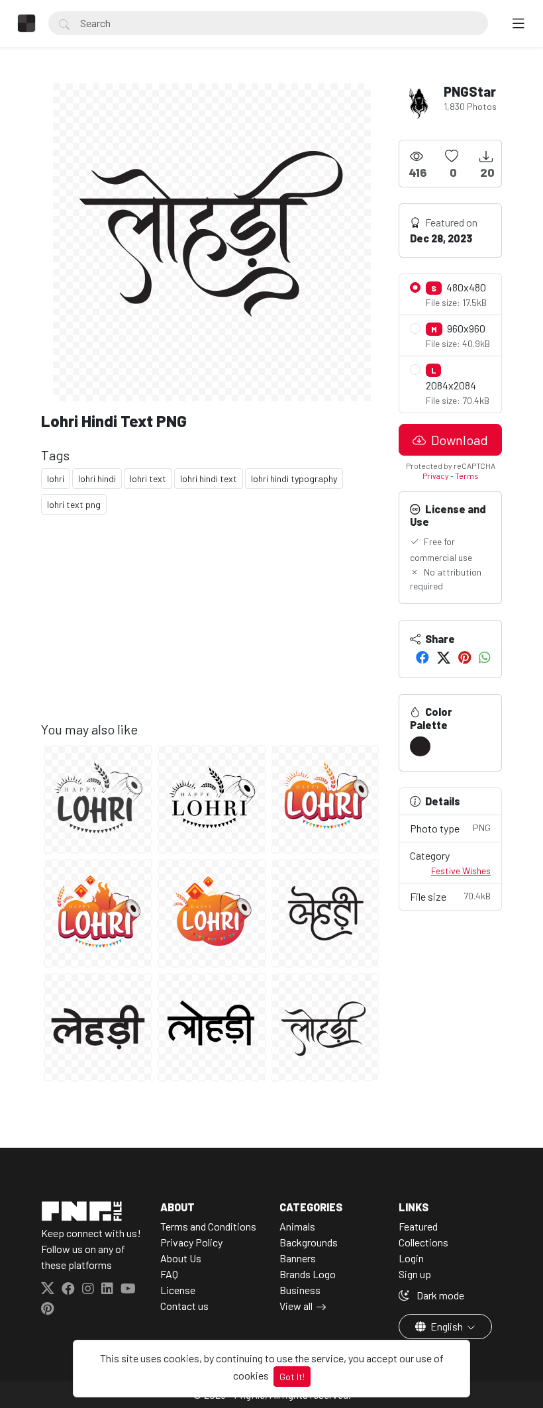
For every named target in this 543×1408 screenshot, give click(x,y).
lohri (55, 478)
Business (300, 1289)
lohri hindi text (208, 478)
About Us (180, 1258)
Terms (467, 475)
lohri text (148, 478)
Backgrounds (308, 1242)
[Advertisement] (212, 628)
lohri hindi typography (294, 478)
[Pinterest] (464, 657)
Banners (297, 1258)
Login (411, 1258)
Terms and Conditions (208, 1226)
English (446, 1326)
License (177, 1289)
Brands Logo (307, 1274)
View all (296, 1305)
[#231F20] (420, 746)
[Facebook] (422, 657)
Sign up (415, 1274)
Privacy (435, 475)
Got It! (292, 1376)
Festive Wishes (461, 870)
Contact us (184, 1305)
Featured (418, 1226)
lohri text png (74, 504)
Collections (423, 1242)
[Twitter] (443, 657)
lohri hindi (97, 478)
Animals (297, 1226)
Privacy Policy (191, 1242)
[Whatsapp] (485, 657)
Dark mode (439, 1295)
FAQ (169, 1274)
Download (458, 440)
